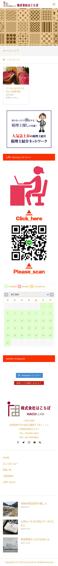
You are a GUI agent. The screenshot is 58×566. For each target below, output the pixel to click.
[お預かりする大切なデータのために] (10, 527)
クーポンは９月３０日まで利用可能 (15, 90)
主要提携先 (8, 475)
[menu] (54, 4)
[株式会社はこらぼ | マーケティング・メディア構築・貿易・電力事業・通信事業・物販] (21, 4)
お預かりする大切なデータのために (37, 523)
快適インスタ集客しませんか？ (29, 383)
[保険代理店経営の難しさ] (10, 509)
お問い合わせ (9, 482)
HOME (6, 457)
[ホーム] (4, 59)
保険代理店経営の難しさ (34, 503)
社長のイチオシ (12, 97)
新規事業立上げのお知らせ (35, 539)
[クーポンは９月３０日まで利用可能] (16, 76)
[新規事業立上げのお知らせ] (10, 544)
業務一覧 (7, 469)
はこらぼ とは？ (10, 463)
